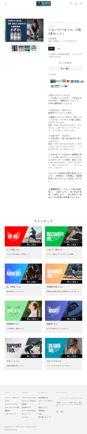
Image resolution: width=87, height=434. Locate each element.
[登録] (81, 398)
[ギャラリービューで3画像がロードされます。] (27, 48)
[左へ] (9, 48)
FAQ (40, 414)
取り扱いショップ (45, 417)
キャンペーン (26, 414)
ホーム (50, 22)
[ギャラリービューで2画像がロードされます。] (21, 48)
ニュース (25, 417)
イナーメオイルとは (29, 398)
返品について (43, 407)
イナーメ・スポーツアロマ (17, 427)
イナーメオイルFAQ (29, 411)
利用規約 (42, 411)
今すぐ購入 (65, 69)
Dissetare (51, 26)
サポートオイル (10, 414)
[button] (71, 3)
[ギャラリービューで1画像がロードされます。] (15, 48)
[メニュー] (5, 3)
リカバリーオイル (11, 404)
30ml (51, 49)
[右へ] (39, 48)
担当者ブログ (26, 407)
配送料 (55, 41)
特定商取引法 (43, 398)
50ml (59, 49)
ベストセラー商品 (57, 22)
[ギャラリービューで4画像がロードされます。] (33, 48)
